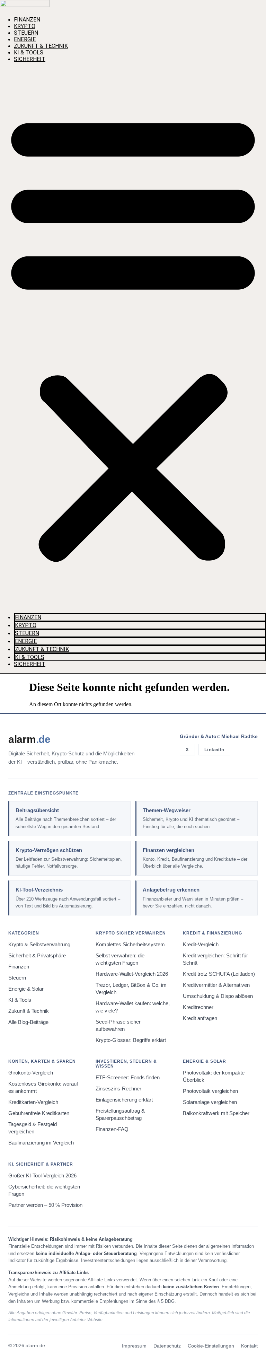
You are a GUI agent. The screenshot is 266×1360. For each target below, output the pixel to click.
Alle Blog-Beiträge (28, 1022)
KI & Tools (28, 52)
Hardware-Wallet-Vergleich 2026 (132, 974)
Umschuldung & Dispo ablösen (218, 996)
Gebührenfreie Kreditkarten (38, 1113)
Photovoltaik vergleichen (210, 1091)
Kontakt (249, 1346)
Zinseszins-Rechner (118, 1088)
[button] (133, 335)
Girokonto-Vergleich (30, 1073)
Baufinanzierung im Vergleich (41, 1143)
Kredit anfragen (200, 1018)
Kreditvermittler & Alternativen (216, 985)
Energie (25, 39)
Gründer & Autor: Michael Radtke (219, 736)
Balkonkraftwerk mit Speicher (216, 1113)
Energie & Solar (26, 989)
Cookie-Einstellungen (211, 1346)
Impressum (134, 1346)
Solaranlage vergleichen (210, 1102)
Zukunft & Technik (41, 46)
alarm (29, 739)
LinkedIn (214, 749)
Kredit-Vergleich (201, 944)
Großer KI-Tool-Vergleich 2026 (42, 1175)
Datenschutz (167, 1346)
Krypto (24, 26)
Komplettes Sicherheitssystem (130, 944)
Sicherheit (29, 59)
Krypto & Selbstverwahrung (39, 944)
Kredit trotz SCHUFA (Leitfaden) (219, 974)
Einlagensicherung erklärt (124, 1100)
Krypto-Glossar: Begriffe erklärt (131, 1040)
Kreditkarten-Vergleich (33, 1102)
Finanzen (27, 19)
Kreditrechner (198, 1007)
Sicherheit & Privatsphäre (37, 955)
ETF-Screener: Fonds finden (128, 1077)
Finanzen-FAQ (112, 1129)
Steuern (26, 32)
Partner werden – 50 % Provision (45, 1205)
